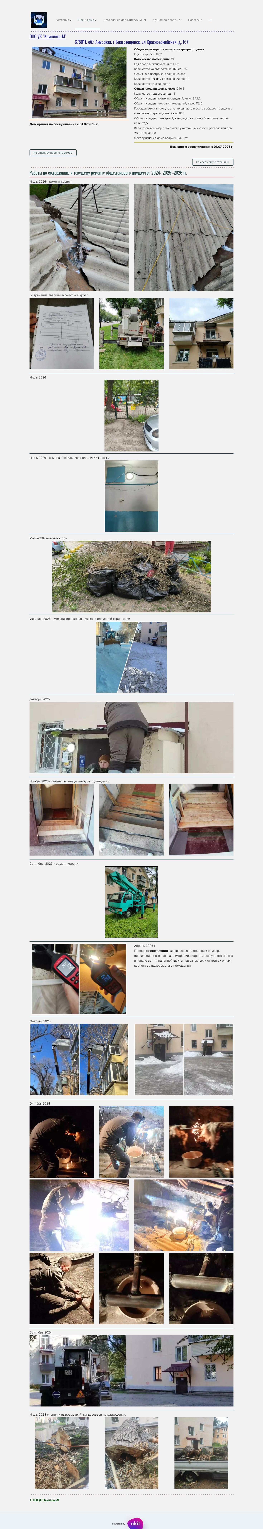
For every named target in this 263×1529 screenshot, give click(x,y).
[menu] (142, 20)
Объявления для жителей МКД (124, 20)
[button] (63, 20)
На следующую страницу (213, 162)
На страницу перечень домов (53, 152)
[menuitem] (63, 20)
